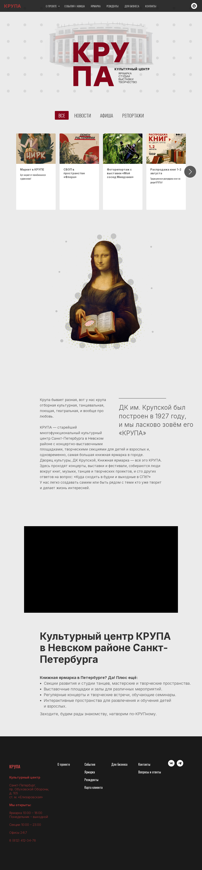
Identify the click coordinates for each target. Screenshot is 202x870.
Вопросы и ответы (149, 772)
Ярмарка (96, 6)
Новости (82, 115)
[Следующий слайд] (190, 172)
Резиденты (113, 6)
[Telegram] (180, 765)
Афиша (106, 115)
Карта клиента (93, 787)
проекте (65, 764)
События (89, 764)
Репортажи (133, 115)
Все (61, 115)
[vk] (171, 765)
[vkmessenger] (194, 6)
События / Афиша (74, 6)
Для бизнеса (131, 6)
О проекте (51, 6)
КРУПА (14, 766)
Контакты (150, 6)
